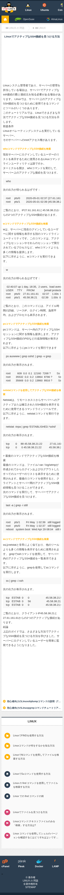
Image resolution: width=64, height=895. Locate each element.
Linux (42, 28)
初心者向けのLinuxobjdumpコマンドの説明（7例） (34, 701)
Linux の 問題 (16, 28)
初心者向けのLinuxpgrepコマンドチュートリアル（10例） (34, 708)
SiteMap (30, 887)
